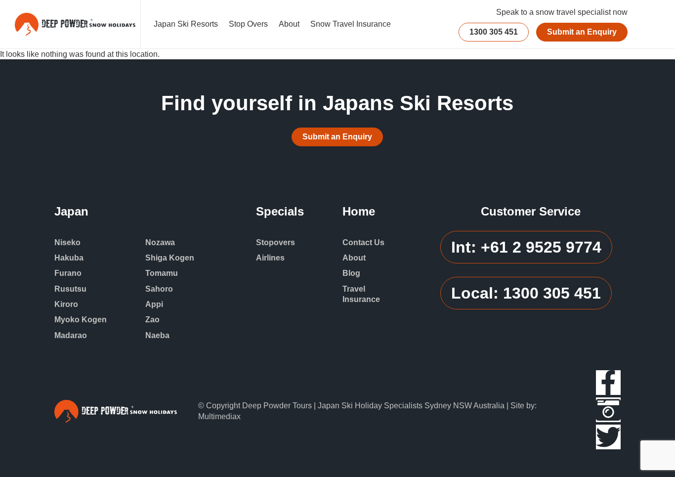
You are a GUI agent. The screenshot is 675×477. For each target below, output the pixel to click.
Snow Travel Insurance (350, 24)
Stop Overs (248, 24)
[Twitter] (608, 437)
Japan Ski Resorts (186, 24)
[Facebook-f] (608, 382)
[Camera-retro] (608, 409)
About (289, 24)
